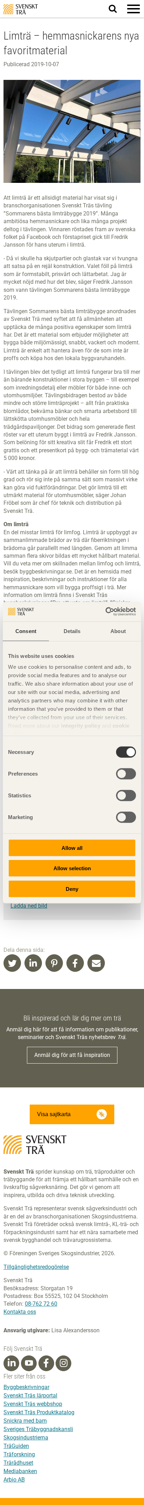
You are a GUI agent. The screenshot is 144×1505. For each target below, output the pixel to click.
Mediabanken (20, 1471)
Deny (72, 889)
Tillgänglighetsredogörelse (36, 1267)
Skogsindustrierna (25, 1437)
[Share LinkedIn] (33, 963)
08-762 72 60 (41, 1303)
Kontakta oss (19, 1311)
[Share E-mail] (96, 963)
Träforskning (19, 1454)
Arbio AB (14, 1479)
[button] (133, 9)
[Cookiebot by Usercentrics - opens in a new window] (105, 611)
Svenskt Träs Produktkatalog (38, 1412)
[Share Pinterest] (54, 963)
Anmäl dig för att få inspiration (72, 1055)
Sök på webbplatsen (117, 9)
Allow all (72, 848)
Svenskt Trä (20, 9)
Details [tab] (72, 631)
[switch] (126, 773)
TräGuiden (16, 1446)
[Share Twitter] (12, 963)
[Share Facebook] (75, 963)
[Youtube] (29, 1363)
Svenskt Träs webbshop (32, 1404)
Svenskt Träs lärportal (30, 1395)
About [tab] (118, 631)
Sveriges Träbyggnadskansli (38, 1429)
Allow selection (72, 868)
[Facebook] (46, 1363)
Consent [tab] (25, 631)
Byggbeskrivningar (26, 1387)
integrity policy (80, 726)
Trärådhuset (18, 1462)
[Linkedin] (11, 1363)
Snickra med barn (25, 1420)
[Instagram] (63, 1363)
